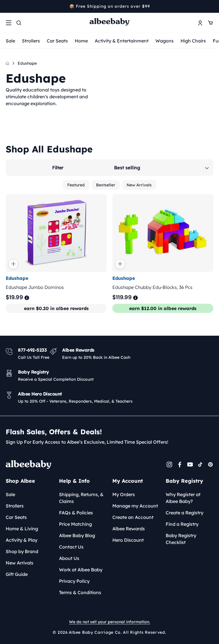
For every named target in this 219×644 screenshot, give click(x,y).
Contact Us (71, 547)
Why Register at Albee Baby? (183, 498)
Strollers (31, 41)
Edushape (27, 63)
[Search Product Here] (19, 23)
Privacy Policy (74, 581)
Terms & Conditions (80, 592)
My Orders (123, 494)
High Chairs (193, 41)
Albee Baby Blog (77, 535)
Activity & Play (21, 540)
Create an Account (132, 517)
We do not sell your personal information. (109, 621)
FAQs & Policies (76, 512)
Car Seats (57, 41)
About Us (69, 558)
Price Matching (75, 524)
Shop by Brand (22, 551)
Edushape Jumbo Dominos (35, 287)
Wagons (164, 41)
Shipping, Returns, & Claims (81, 498)
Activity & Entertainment (122, 41)
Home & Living (22, 528)
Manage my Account (135, 506)
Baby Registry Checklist (181, 539)
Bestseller (105, 185)
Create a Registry (184, 512)
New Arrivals (139, 185)
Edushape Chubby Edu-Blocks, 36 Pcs (152, 287)
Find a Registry (182, 524)
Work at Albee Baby (80, 569)
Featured (76, 185)
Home (81, 41)
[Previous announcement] (7, 6)
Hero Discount (128, 540)
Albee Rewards (128, 528)
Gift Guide (17, 574)
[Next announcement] (211, 6)
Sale (10, 41)
